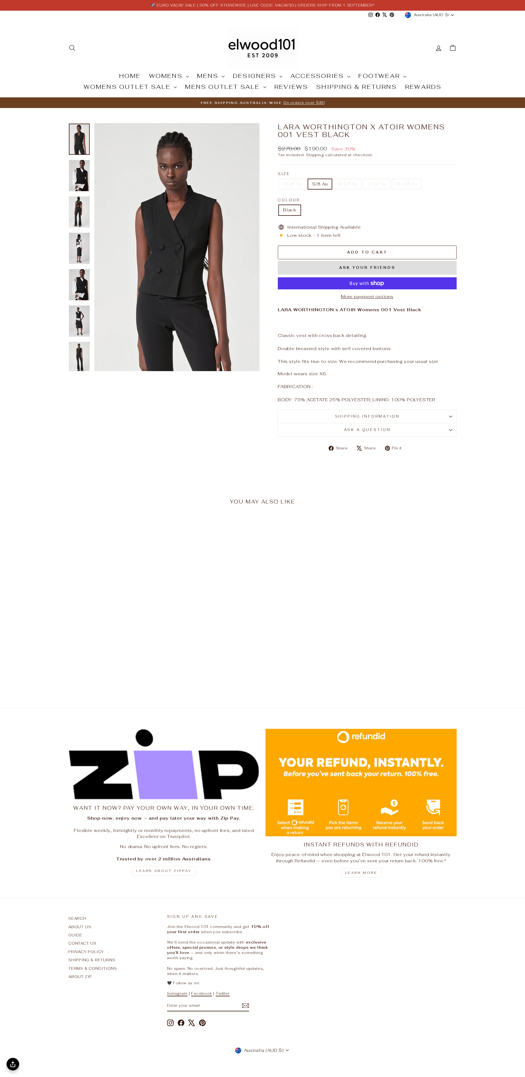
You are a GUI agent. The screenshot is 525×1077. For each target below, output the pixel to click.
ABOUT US (79, 926)
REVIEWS (291, 87)
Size (284, 173)
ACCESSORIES (318, 76)
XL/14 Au (406, 184)
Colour (289, 200)
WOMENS (167, 76)
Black (289, 210)
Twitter (223, 993)
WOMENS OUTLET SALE (128, 87)
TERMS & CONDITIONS (92, 968)
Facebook (201, 993)
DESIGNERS (255, 76)
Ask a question (367, 429)
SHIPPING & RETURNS (356, 87)
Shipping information (367, 416)
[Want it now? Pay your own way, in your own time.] (163, 764)
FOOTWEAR (380, 76)
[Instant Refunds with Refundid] (361, 782)
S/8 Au (320, 184)
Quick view (114, 650)
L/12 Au (377, 184)
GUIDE (75, 935)
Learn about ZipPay (164, 871)
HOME (130, 76)
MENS (208, 76)
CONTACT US (82, 943)
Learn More (361, 873)
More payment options (367, 296)
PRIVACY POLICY (86, 951)
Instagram (177, 993)
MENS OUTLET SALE (223, 87)
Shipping (315, 154)
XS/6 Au (292, 184)
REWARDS (423, 87)
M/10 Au (347, 184)
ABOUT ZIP (80, 976)
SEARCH (77, 918)
